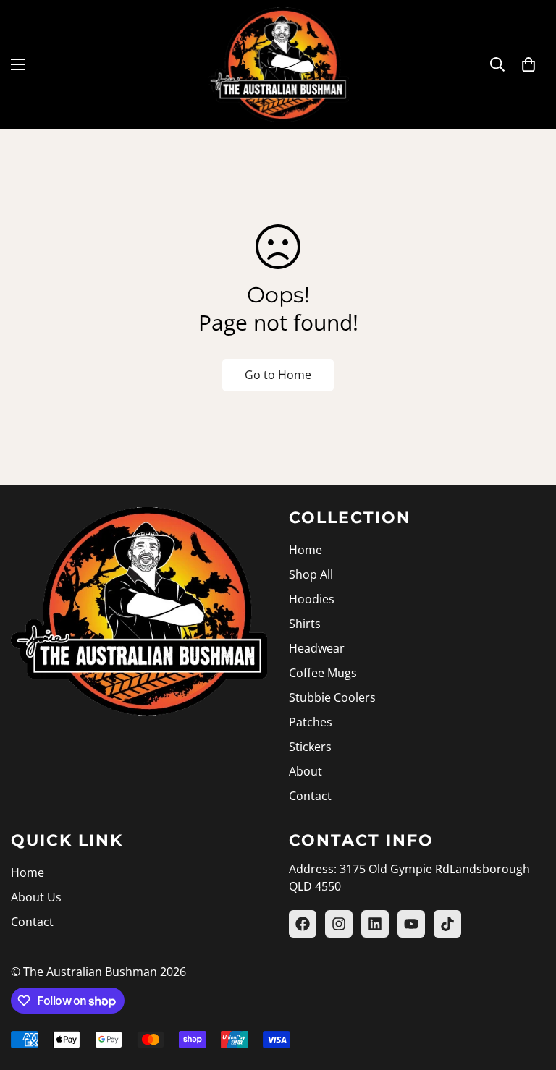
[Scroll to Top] (527, 991)
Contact (310, 796)
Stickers (310, 747)
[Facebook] (302, 924)
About (305, 771)
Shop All (311, 574)
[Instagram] (339, 924)
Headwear (317, 648)
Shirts (305, 624)
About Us (36, 897)
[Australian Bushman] (278, 64)
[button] (528, 64)
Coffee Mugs (323, 673)
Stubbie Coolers (332, 697)
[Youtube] (411, 924)
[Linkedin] (375, 924)
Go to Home (278, 375)
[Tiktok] (447, 924)
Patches (310, 722)
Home (305, 550)
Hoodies (311, 599)
